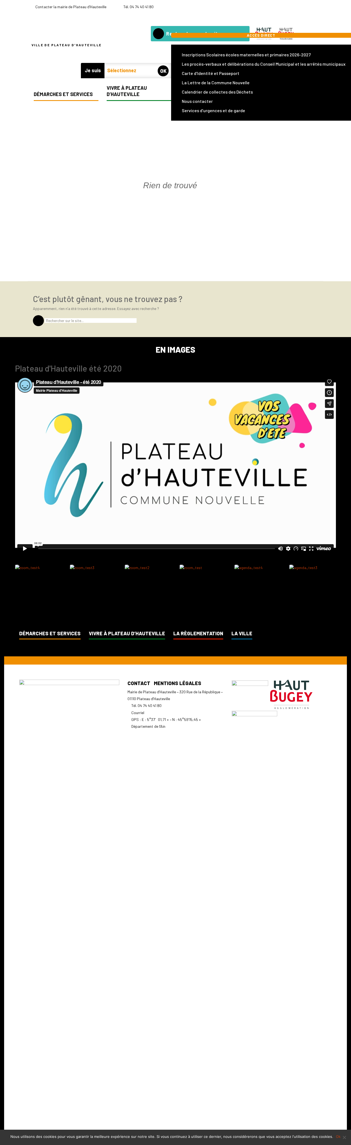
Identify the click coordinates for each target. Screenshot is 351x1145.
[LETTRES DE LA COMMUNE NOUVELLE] (308, 7)
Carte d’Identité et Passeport (210, 73)
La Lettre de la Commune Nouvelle (216, 82)
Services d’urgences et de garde (213, 110)
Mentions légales (177, 683)
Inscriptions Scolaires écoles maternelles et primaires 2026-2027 (246, 54)
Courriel (137, 712)
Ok (338, 1136)
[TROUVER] (158, 33)
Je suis (93, 70)
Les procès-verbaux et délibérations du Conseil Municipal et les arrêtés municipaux (264, 63)
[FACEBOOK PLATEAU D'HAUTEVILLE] (316, 7)
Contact (139, 683)
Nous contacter (197, 101)
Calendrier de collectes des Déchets (217, 91)
